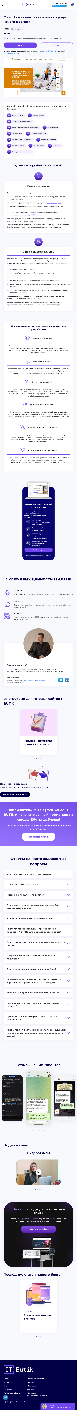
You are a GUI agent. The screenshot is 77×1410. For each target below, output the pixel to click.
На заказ (31, 1382)
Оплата (30, 1390)
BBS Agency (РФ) (29, 680)
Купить (20, 45)
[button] (36, 758)
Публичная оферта (12, 1393)
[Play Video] (38, 1172)
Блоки (6, 1382)
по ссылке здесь (54, 203)
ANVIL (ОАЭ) (40, 680)
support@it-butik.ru (49, 51)
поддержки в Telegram (12, 53)
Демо (56, 45)
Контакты (8, 1390)
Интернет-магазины (36, 1379)
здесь (9, 265)
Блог (6, 1386)
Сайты (6, 1379)
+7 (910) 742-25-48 (59, 3)
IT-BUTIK (23, 682)
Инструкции (32, 1386)
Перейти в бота (38, 836)
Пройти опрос (38, 550)
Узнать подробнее (38, 1229)
